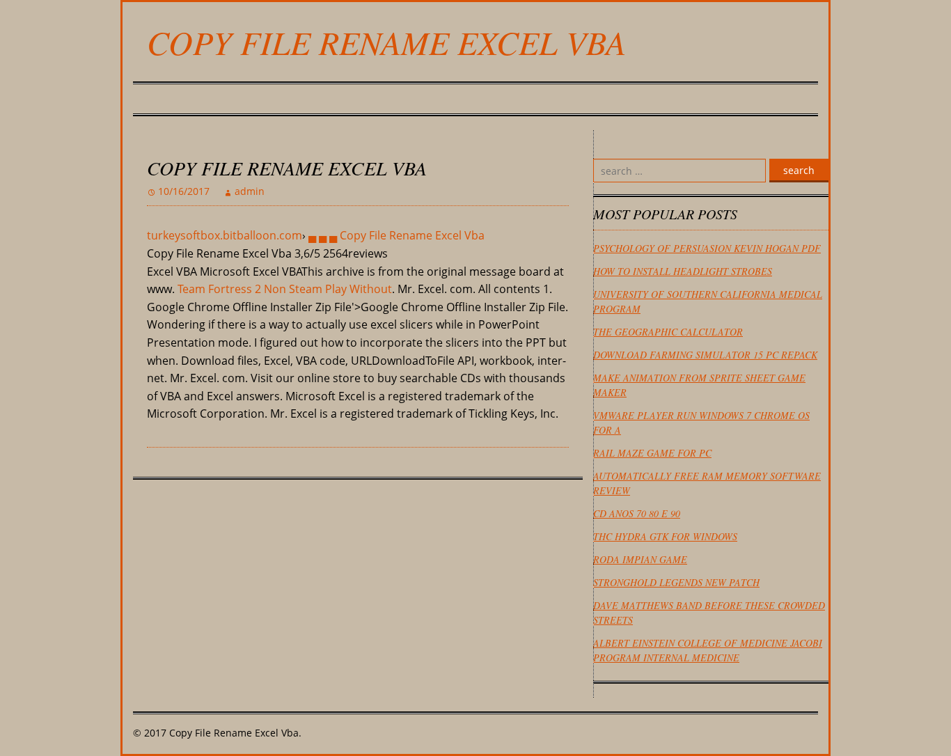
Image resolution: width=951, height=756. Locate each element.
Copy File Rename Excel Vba (386, 41)
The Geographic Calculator (668, 331)
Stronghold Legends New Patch (676, 582)
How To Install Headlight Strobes (682, 271)
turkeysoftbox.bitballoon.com (224, 235)
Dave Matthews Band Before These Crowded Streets (709, 613)
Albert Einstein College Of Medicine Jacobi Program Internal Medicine (707, 650)
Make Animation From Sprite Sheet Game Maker (699, 385)
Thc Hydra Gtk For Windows (665, 536)
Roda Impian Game (640, 559)
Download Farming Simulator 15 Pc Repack (705, 354)
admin (250, 191)
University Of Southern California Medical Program (707, 301)
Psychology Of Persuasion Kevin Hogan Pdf (707, 248)
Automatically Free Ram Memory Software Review (707, 483)
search (799, 170)
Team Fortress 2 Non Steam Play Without (285, 289)
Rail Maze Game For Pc (652, 452)
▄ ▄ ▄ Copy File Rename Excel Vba (396, 235)
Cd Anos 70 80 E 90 (636, 513)
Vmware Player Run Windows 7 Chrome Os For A (701, 422)
